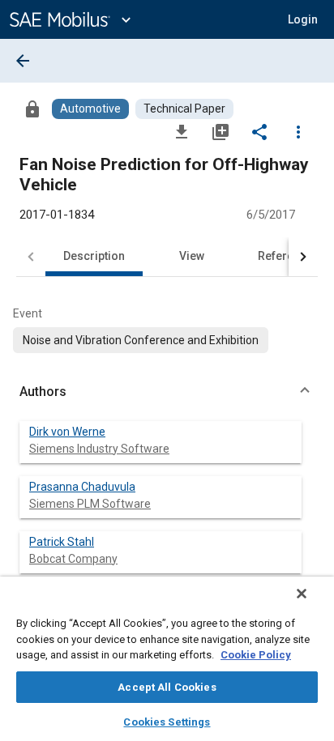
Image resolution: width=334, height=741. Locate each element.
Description (94, 255)
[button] (167, 392)
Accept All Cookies (167, 687)
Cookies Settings (166, 722)
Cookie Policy (256, 655)
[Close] (301, 593)
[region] (167, 659)
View (191, 255)
